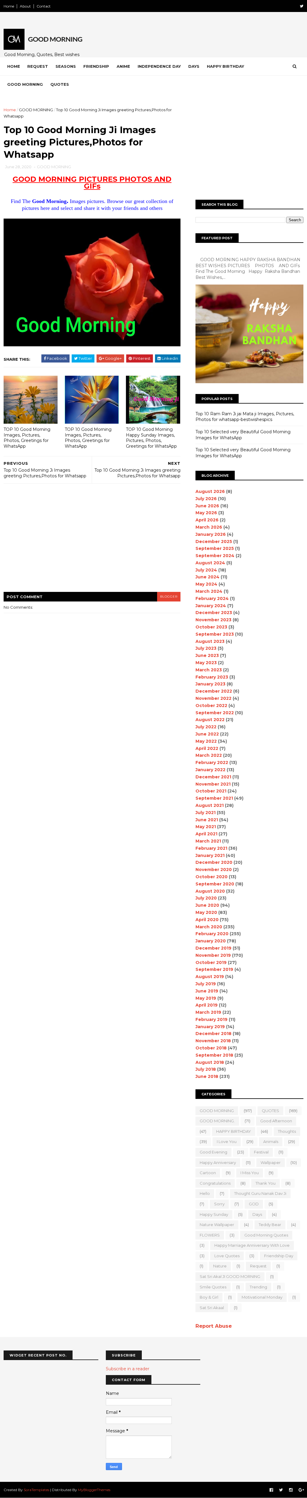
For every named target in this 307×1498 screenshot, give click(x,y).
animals (270, 1141)
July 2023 (205, 648)
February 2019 (211, 1019)
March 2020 (208, 927)
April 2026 (207, 520)
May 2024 (206, 584)
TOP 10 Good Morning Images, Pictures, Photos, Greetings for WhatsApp (27, 438)
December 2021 (213, 777)
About (25, 6)
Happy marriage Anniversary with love (252, 1245)
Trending (258, 1287)
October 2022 (211, 705)
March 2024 (208, 591)
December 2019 (213, 948)
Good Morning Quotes (266, 1235)
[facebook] (271, 1490)
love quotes (227, 1255)
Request (37, 66)
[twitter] (301, 6)
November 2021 (213, 784)
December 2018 (213, 1033)
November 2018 (213, 1040)
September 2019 (214, 969)
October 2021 (210, 791)
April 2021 (206, 834)
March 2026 (208, 527)
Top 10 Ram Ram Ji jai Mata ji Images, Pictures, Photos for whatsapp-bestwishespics (244, 416)
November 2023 (213, 619)
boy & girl (209, 1297)
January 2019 (210, 1026)
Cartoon (208, 1172)
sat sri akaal (212, 1307)
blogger (168, 596)
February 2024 (212, 598)
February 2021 (211, 848)
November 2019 (213, 955)
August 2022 (210, 719)
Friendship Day (278, 1255)
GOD (254, 1203)
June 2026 (207, 506)
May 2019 (205, 998)
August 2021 (209, 805)
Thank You (265, 1183)
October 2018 (211, 1048)
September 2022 (214, 712)
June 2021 (206, 819)
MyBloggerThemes (94, 1490)
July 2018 (205, 1069)
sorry (219, 1203)
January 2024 (210, 605)
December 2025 (213, 541)
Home (9, 6)
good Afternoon (276, 1120)
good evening (213, 1152)
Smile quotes (213, 1287)
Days (193, 66)
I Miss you (249, 1172)
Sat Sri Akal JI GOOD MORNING (230, 1276)
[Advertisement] (92, 541)
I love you (227, 1141)
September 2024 (214, 555)
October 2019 (211, 962)
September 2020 (214, 884)
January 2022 (210, 769)
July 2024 (206, 570)
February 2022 (211, 762)
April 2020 (207, 919)
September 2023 (214, 634)
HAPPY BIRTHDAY (233, 1131)
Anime (123, 66)
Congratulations (215, 1183)
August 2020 (210, 891)
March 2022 (208, 755)
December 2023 (213, 612)
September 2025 (214, 548)
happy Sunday (214, 1214)
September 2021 (214, 798)
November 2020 (213, 869)
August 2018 (209, 1062)
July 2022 (205, 727)
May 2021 (205, 826)
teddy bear (270, 1224)
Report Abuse (213, 1326)
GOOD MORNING (36, 109)
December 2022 (213, 691)
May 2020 (206, 912)
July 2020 (206, 898)
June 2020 (207, 905)
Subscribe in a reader (127, 1368)
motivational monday (262, 1297)
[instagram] (291, 1490)
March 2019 (208, 1012)
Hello (205, 1193)
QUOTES (270, 1110)
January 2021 (210, 855)
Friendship (96, 66)
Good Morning (25, 84)
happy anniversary (218, 1162)
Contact (44, 6)
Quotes (59, 84)
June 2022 (207, 734)
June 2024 (207, 577)
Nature (220, 1266)
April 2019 (206, 1005)
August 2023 (210, 641)
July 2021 (205, 812)
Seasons (65, 66)
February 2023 (211, 677)
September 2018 (214, 1055)
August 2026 (210, 491)
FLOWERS (210, 1235)
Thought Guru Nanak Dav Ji (260, 1193)
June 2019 (206, 991)
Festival (261, 1152)
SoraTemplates (36, 1490)
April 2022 (206, 748)
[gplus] (301, 1490)
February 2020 (211, 933)
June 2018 (206, 1076)
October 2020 (211, 876)
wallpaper (271, 1162)
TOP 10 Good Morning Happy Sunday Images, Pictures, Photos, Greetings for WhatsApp (151, 438)
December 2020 (213, 862)
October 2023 (211, 627)
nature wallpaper (217, 1224)
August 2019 (209, 976)
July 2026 (206, 498)
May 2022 (206, 741)
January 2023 (210, 684)
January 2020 (210, 941)
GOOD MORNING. (217, 1120)
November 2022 (213, 698)
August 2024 (210, 562)
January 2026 (210, 534)
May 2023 (206, 662)
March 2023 (208, 670)
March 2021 (208, 841)
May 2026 (206, 512)
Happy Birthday (225, 66)
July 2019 (205, 983)
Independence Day (159, 66)
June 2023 (207, 655)
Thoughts (287, 1131)
